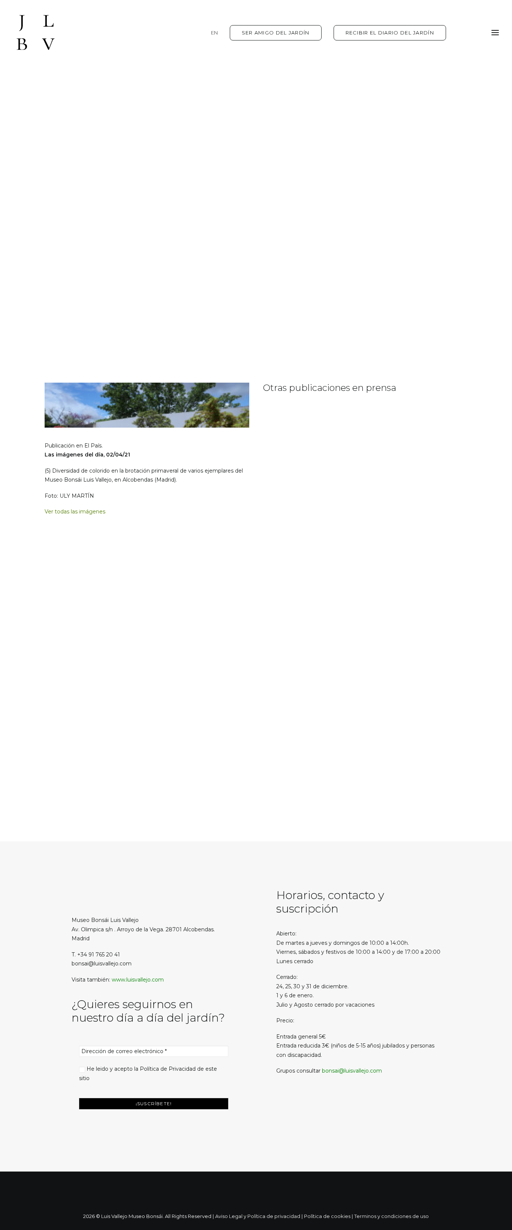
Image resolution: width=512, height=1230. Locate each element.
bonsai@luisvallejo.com (352, 1070)
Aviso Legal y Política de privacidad (257, 1216)
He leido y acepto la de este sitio (148, 1073)
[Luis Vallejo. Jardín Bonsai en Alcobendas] (35, 32)
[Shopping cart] (473, 32)
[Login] (461, 32)
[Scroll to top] (498, 1215)
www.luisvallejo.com (138, 979)
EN (214, 33)
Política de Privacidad (168, 1068)
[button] (286, 1109)
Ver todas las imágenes (75, 511)
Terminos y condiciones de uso (391, 1216)
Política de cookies (327, 1216)
